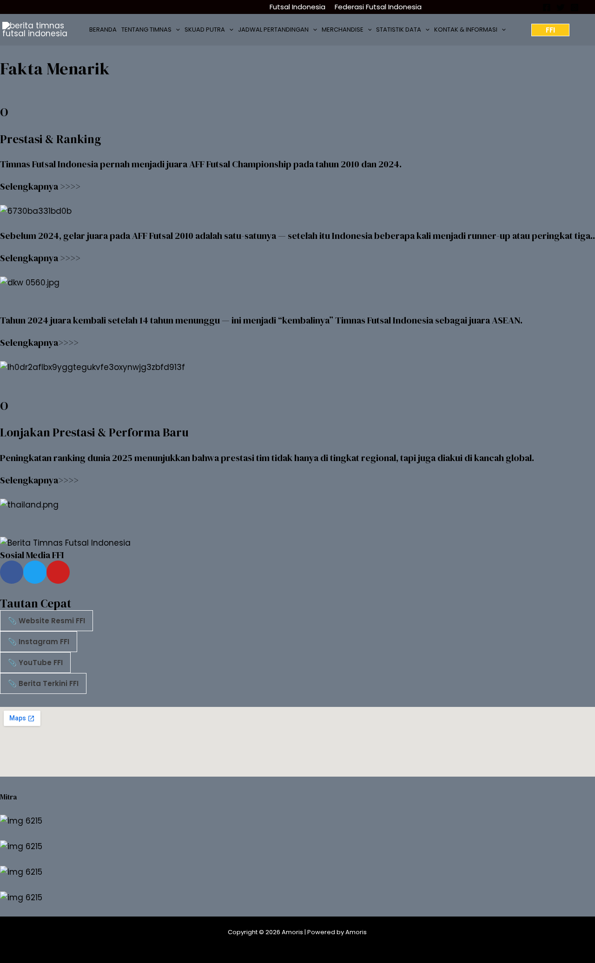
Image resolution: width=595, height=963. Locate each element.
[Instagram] (574, 7)
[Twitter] (560, 7)
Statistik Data (398, 29)
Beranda (103, 29)
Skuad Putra (205, 29)
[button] (550, 30)
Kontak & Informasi (465, 29)
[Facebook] (546, 7)
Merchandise (343, 29)
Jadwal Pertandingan (273, 29)
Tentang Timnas (146, 29)
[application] (176, 30)
